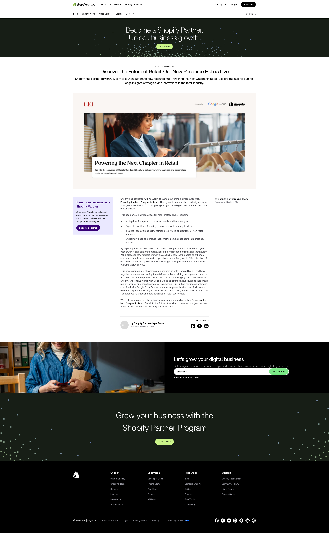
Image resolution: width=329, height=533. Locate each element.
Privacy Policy (140, 520)
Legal (125, 520)
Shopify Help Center (231, 478)
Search (249, 13)
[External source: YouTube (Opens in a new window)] (229, 520)
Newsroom (115, 499)
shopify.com (221, 4)
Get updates (279, 371)
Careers (114, 489)
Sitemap (155, 520)
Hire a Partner (228, 489)
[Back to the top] (76, 475)
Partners (151, 494)
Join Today (164, 46)
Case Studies (105, 13)
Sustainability (116, 504)
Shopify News (88, 13)
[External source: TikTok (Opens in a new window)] (241, 520)
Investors (114, 494)
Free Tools (190, 499)
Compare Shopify (193, 484)
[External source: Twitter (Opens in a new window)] (199, 326)
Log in (234, 4)
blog (157, 66)
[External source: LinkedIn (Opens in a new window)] (206, 326)
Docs (103, 4)
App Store (152, 489)
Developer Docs (155, 478)
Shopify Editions (118, 484)
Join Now (248, 4)
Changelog (190, 504)
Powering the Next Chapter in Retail (139, 202)
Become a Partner (88, 228)
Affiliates (152, 499)
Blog (75, 13)
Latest (118, 13)
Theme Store (154, 484)
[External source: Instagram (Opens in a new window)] (235, 520)
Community (115, 4)
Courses (188, 494)
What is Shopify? (118, 478)
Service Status (228, 494)
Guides (188, 489)
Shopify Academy (133, 4)
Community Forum (230, 484)
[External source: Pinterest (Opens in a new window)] (254, 520)
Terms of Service (110, 520)
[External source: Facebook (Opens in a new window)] (193, 326)
